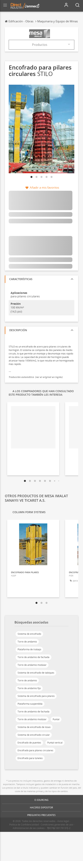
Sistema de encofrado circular (34, 735)
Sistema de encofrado (29, 634)
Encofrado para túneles (30, 758)
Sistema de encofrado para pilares (36, 696)
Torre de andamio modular (32, 665)
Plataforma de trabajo (29, 649)
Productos (39, 45)
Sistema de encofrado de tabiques (36, 672)
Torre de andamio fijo (29, 688)
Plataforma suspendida (30, 703)
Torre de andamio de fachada (33, 657)
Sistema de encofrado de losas (34, 727)
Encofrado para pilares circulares (35, 750)
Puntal (56, 719)
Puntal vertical (55, 742)
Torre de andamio (27, 641)
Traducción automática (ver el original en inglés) (36, 377)
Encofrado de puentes (29, 742)
